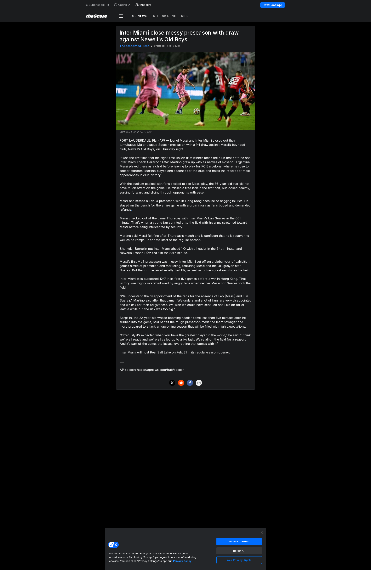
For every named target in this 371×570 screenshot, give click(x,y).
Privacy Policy (182, 560)
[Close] (262, 532)
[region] (185, 549)
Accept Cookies (239, 541)
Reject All (239, 550)
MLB (184, 16)
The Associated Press (134, 46)
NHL (175, 16)
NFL (156, 16)
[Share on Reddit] (181, 383)
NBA (165, 16)
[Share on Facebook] (190, 383)
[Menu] (121, 16)
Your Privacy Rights (239, 560)
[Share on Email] (199, 383)
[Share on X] (172, 383)
